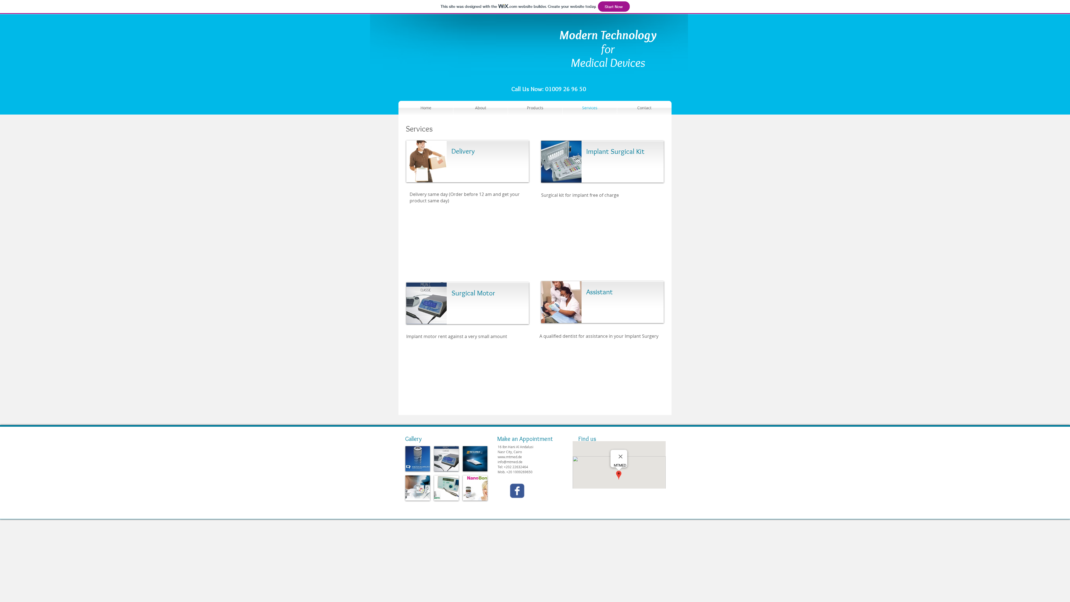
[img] (417, 458)
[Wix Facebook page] (517, 491)
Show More (446, 505)
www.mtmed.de (510, 457)
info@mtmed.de (510, 462)
